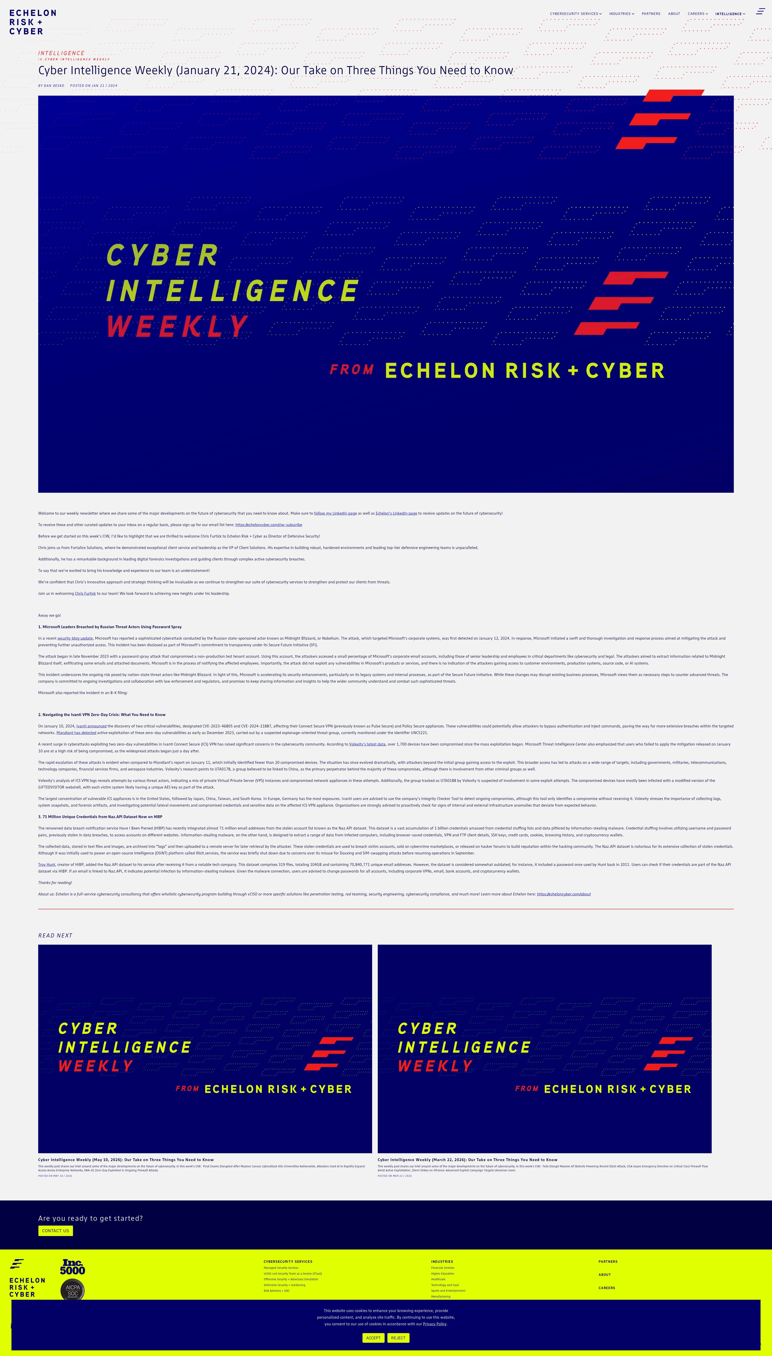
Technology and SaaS (445, 1285)
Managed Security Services (281, 1267)
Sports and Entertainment (448, 1290)
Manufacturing (441, 1296)
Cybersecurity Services (574, 13)
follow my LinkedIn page (335, 513)
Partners (651, 13)
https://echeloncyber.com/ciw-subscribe (268, 524)
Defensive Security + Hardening (284, 1285)
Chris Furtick (85, 593)
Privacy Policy (435, 1323)
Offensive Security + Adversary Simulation (291, 1279)
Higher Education (442, 1273)
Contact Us (55, 1230)
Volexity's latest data (367, 744)
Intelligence (729, 13)
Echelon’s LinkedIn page (396, 513)
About (674, 13)
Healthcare (438, 1279)
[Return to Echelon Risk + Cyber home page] (33, 22)
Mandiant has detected (76, 732)
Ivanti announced (91, 726)
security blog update (75, 638)
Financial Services (442, 1267)
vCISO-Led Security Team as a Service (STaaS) (293, 1273)
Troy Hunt (46, 864)
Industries (620, 13)
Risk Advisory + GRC (277, 1290)
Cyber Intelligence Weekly (77, 59)
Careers (696, 13)
